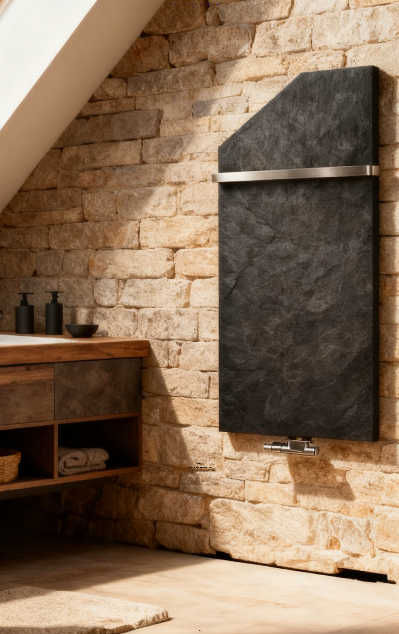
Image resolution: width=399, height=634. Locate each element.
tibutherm (176, 5)
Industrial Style (204, 5)
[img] (199, 317)
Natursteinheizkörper (188, 5)
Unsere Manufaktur (218, 5)
